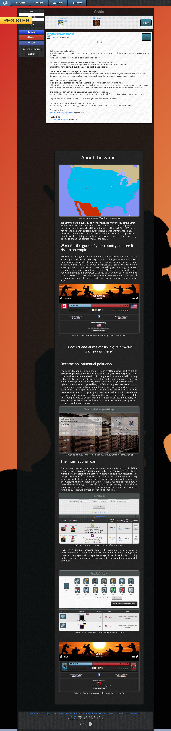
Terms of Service (32, 713)
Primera (78, 713)
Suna (96, 713)
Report (99, 42)
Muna (118, 713)
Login (33, 32)
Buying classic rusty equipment (61, 112)
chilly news (97, 18)
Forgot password (31, 49)
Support (53, 713)
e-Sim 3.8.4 (73, 717)
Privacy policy (44, 713)
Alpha (62, 713)
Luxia (70, 713)
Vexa (103, 713)
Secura (88, 713)
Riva (110, 713)
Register (31, 54)
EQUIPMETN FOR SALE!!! (59, 119)
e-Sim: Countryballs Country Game (133, 713)
